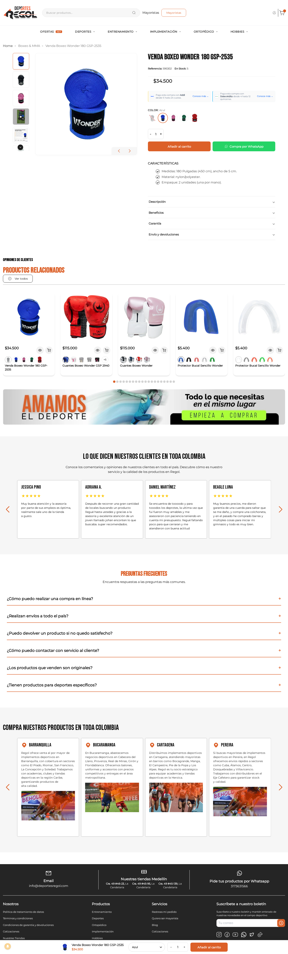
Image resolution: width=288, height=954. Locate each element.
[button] (129, 151)
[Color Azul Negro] (65, 359)
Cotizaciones (11, 931)
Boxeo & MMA (29, 46)
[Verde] (184, 118)
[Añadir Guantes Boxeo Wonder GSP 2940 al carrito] (106, 350)
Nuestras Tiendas (14, 938)
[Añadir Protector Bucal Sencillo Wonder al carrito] (222, 350)
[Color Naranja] (270, 359)
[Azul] (162, 118)
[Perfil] (274, 13)
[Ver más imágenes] (20, 147)
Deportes (83, 31)
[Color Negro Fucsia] (97, 359)
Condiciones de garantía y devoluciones (28, 925)
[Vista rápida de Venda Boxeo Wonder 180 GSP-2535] (40, 350)
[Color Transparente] (204, 359)
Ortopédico (204, 31)
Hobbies (238, 31)
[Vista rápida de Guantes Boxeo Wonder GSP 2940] (97, 350)
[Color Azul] (16, 359)
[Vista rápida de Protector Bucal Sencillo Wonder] (212, 350)
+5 (105, 359)
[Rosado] (173, 118)
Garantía (155, 223)
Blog (155, 925)
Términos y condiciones (18, 918)
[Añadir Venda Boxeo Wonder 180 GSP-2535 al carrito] (49, 350)
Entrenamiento (121, 31)
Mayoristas (173, 13)
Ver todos (21, 278)
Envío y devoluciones (164, 234)
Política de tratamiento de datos (23, 911)
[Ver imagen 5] (21, 135)
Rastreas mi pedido (164, 911)
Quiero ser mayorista (165, 918)
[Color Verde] (31, 359)
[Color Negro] (8, 359)
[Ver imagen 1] (21, 61)
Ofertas (50, 31)
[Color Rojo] (39, 359)
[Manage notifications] (8, 946)
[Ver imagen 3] (21, 98)
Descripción (157, 201)
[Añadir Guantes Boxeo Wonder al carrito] (164, 350)
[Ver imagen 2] (21, 79)
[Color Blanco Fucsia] (73, 359)
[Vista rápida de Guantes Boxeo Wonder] (155, 350)
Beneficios (156, 212)
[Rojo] (194, 118)
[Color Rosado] (24, 359)
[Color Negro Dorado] (81, 359)
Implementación (163, 31)
